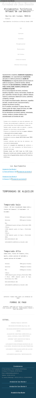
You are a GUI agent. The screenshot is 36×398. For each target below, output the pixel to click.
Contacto (7, 18)
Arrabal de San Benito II (27, 10)
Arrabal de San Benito (18, 4)
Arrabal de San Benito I (11, 10)
